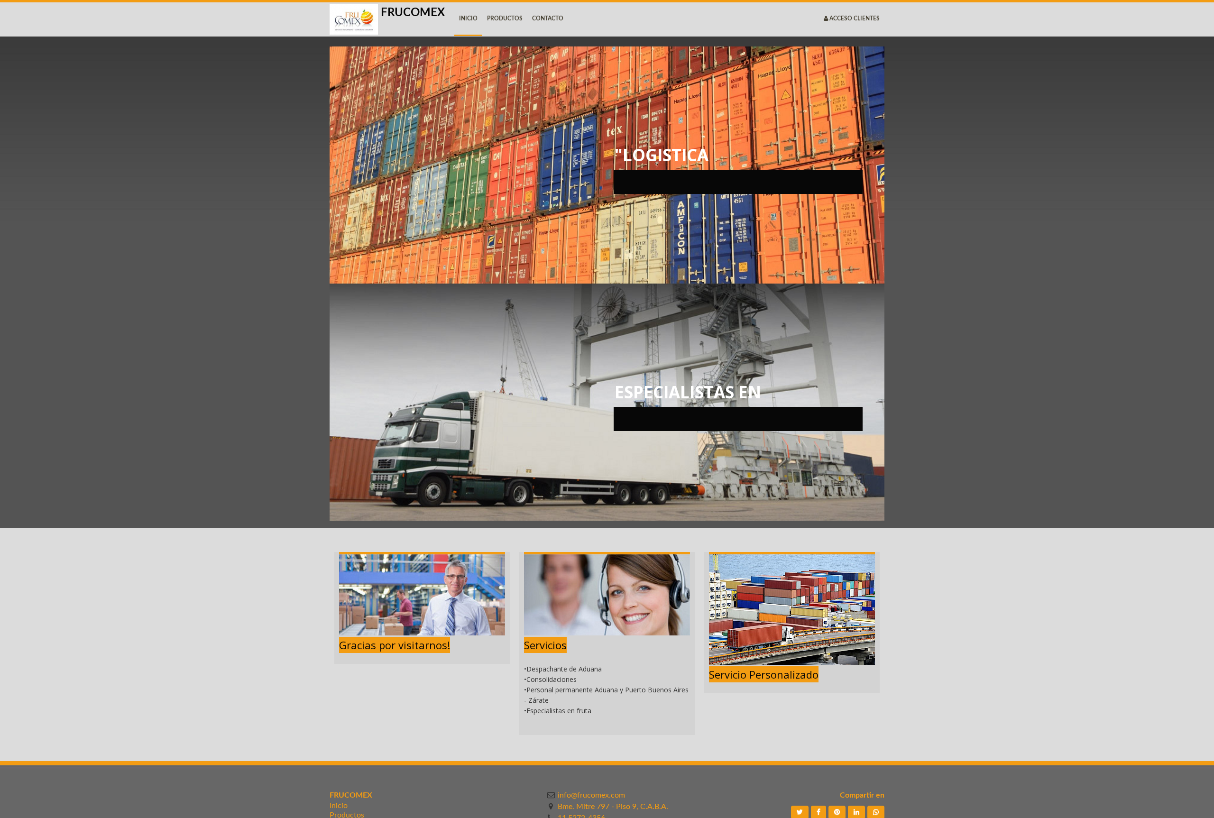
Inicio (339, 805)
